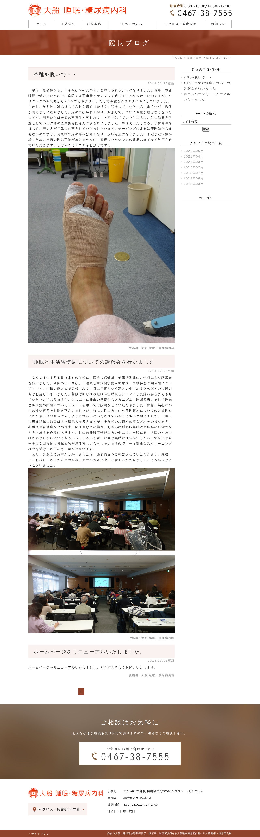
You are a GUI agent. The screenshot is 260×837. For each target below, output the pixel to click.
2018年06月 (194, 178)
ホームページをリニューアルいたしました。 (89, 651)
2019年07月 (194, 167)
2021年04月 (194, 156)
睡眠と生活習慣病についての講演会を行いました (94, 362)
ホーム (41, 24)
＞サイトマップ (38, 833)
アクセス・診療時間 (181, 24)
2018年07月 (194, 173)
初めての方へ (132, 24)
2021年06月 (194, 151)
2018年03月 (194, 184)
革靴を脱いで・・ (56, 74)
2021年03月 (194, 162)
